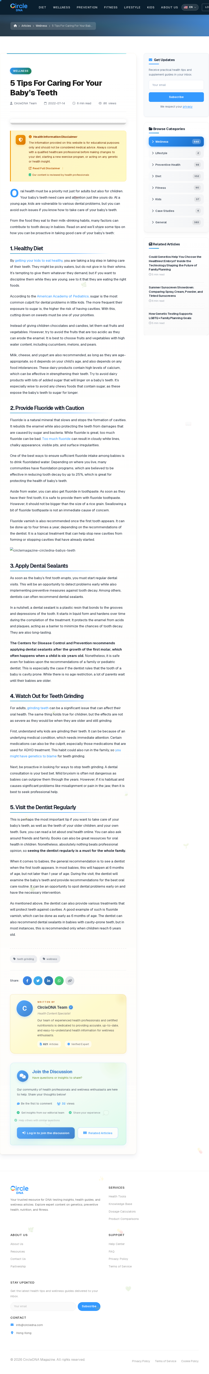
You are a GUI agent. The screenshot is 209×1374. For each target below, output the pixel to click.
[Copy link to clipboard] (69, 979)
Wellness (61, 7)
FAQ (112, 1251)
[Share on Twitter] (37, 979)
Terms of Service (120, 1266)
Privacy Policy (118, 1259)
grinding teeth (38, 708)
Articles (26, 26)
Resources (17, 1251)
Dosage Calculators (122, 1211)
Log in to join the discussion (48, 1132)
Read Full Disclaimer (46, 168)
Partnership (18, 1266)
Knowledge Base (120, 1204)
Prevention (87, 7)
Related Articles (100, 1132)
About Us (169, 7)
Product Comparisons (124, 1219)
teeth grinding (25, 958)
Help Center (117, 1244)
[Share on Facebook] (27, 979)
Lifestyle (132, 7)
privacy (188, 106)
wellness (52, 958)
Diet (43, 7)
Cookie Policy (190, 1361)
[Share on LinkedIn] (48, 979)
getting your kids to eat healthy (39, 260)
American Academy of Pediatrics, (63, 296)
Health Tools (117, 1196)
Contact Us (18, 1259)
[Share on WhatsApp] (59, 979)
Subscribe (176, 97)
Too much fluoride (56, 438)
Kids (151, 7)
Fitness (111, 7)
